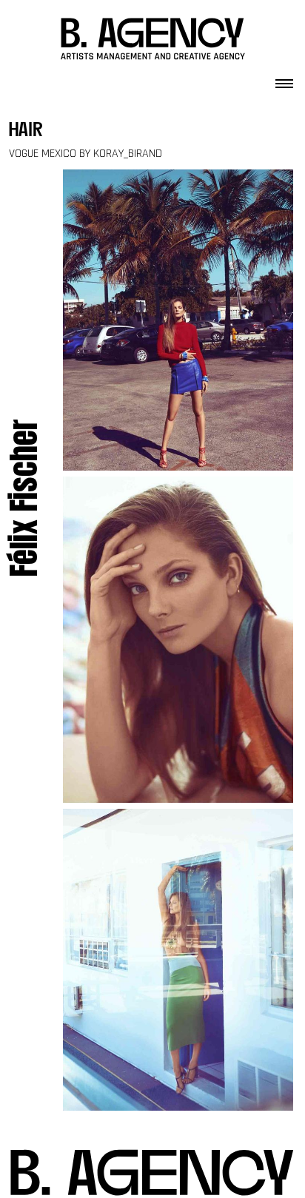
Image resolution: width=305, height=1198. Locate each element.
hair (26, 131)
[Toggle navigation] (284, 79)
